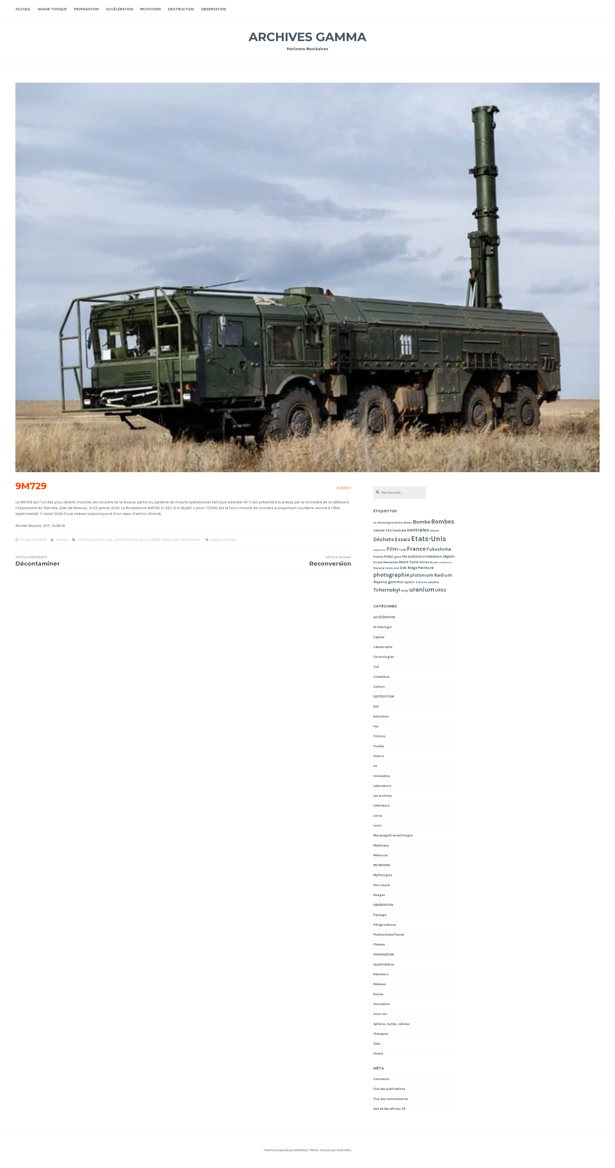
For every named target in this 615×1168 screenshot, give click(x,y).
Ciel (109, 540)
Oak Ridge (408, 568)
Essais (402, 539)
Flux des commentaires (390, 1099)
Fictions (379, 736)
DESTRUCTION (181, 9)
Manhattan (390, 562)
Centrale (399, 530)
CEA (389, 530)
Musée (434, 562)
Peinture (426, 567)
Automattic (344, 1150)
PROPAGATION (86, 9)
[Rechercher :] (399, 492)
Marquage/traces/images (393, 835)
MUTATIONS (150, 9)
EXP (376, 706)
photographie (391, 575)
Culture (379, 686)
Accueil (23, 9)
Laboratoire (382, 786)
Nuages (379, 895)
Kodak (378, 562)
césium (434, 530)
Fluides (378, 746)
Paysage (379, 915)
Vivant (378, 1053)
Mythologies (382, 875)
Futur (388, 556)
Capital (378, 637)
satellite (433, 582)
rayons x (410, 582)
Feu (142, 540)
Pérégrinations (384, 925)
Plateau (379, 944)
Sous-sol (380, 1014)
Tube (376, 1043)
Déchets (383, 539)
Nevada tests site (386, 568)
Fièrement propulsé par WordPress (285, 1150)
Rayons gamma (388, 582)
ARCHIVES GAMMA (307, 37)
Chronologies (90, 540)
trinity (404, 590)
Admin (61, 540)
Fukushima (438, 549)
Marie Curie (408, 562)
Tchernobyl (386, 590)
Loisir (377, 825)
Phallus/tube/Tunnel (181, 540)
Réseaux (379, 984)
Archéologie (382, 627)
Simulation (381, 1004)
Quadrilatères (383, 964)
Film (392, 549)
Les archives (382, 795)
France (416, 548)
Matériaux (381, 845)
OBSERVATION (213, 9)
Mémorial (380, 855)
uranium (421, 589)
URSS (440, 590)
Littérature (381, 805)
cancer (379, 530)
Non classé (381, 885)
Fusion (378, 556)
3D (375, 522)
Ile (375, 766)
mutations (445, 562)
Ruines (378, 994)
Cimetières (381, 677)
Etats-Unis (428, 539)
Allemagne (385, 522)
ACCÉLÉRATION (119, 9)
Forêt (402, 549)
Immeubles (381, 776)
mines (424, 562)
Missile (216, 540)
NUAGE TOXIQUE (52, 9)
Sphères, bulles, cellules (391, 1024)
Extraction (381, 716)
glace (397, 556)
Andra (398, 522)
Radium (443, 575)
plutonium (421, 575)
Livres (377, 815)
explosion (379, 549)
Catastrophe (382, 647)
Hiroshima (412, 556)
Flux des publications (389, 1089)
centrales (418, 530)
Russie (230, 540)
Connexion (381, 1079)
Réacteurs (380, 974)
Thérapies (380, 1034)
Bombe (421, 522)
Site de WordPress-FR (389, 1109)
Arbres (408, 522)
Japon (449, 556)
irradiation (432, 556)
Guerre (153, 540)
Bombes (442, 521)
